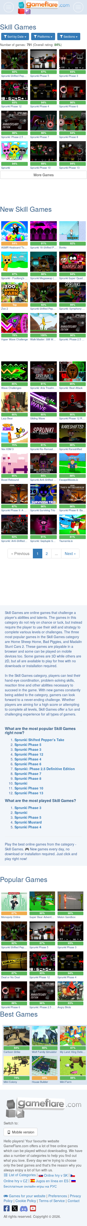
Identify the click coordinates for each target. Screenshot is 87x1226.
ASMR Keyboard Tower (15, 247)
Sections (69, 36)
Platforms (44, 36)
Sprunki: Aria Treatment (44, 388)
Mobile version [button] (22, 1132)
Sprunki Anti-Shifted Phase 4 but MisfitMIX (54, 480)
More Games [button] (44, 174)
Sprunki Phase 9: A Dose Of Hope (20, 510)
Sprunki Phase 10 (40, 167)
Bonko (62, 247)
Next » (70, 553)
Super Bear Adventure (42, 917)
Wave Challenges (11, 388)
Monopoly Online (10, 917)
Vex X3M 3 (7, 449)
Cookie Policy (25, 1200)
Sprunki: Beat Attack (70, 388)
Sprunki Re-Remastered (44, 449)
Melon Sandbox (66, 917)
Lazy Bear (7, 418)
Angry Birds (64, 1007)
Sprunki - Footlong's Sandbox (18, 278)
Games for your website (27, 1195)
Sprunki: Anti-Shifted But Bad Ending (22, 541)
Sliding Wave (37, 418)
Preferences (58, 1195)
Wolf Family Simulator (44, 1052)
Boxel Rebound (10, 480)
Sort (15, 36)
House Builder (40, 1082)
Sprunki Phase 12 (11, 106)
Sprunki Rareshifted (70, 449)
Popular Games (23, 879)
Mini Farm (66, 1082)
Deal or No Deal (10, 977)
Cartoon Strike (12, 1052)
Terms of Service (52, 1200)
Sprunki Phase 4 (39, 106)
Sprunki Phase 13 (69, 167)
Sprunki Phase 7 (39, 137)
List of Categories (22, 1174)
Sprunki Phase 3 (68, 76)
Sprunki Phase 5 (39, 76)
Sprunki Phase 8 (68, 137)
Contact (74, 1200)
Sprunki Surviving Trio (42, 510)
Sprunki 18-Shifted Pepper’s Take (49, 247)
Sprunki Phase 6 (68, 106)
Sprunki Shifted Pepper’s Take (18, 76)
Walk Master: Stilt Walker (44, 339)
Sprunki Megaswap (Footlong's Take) (51, 278)
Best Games (19, 1014)
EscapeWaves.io (68, 480)
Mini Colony (10, 1082)
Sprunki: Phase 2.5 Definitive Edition (22, 137)
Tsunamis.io (66, 541)
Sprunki (5, 167)
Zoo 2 (4, 308)
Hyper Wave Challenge (14, 339)
